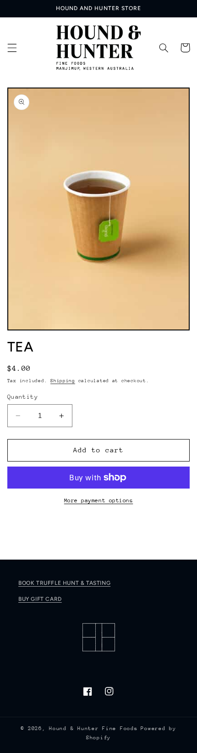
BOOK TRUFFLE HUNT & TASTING (64, 583)
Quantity (22, 396)
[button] (11, 47)
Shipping (62, 381)
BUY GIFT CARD (40, 599)
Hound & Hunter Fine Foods (93, 728)
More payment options (98, 500)
